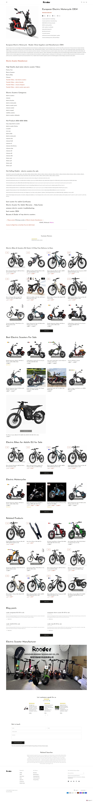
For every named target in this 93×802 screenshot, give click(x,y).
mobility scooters (10, 112)
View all (46, 511)
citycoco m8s (9, 155)
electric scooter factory (12, 126)
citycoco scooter (10, 107)
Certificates (27, 202)
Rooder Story (22, 783)
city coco (8, 131)
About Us (21, 779)
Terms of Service (42, 745)
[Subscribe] (83, 773)
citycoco (8, 98)
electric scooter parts (11, 105)
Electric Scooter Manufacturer (16, 61)
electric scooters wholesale (12, 115)
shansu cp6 (9, 163)
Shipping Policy (36, 776)
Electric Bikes (9, 74)
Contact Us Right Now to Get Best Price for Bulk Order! (20, 225)
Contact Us (22, 781)
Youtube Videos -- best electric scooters (16, 79)
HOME (41, 222)
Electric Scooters (10, 72)
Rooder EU (10, 790)
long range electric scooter (13, 123)
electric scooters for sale (29, 171)
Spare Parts (22, 776)
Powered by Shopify (9, 791)
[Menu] (6, 2)
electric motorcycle (11, 136)
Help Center (38, 205)
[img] (46, 699)
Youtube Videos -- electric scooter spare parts (17, 87)
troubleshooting (28, 208)
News (21, 777)
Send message (18, 742)
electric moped (10, 110)
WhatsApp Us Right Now (47, 12)
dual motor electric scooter (25, 67)
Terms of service (36, 777)
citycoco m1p (9, 138)
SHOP (21, 774)
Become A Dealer (12, 214)
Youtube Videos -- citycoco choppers (15, 84)
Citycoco (8, 77)
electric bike (9, 133)
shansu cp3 (9, 160)
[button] (81, 2)
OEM (17, 211)
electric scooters (10, 95)
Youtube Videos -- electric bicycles (14, 82)
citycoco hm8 (9, 141)
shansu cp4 (9, 158)
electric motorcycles (11, 103)
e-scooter (8, 128)
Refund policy (36, 774)
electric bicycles (10, 100)
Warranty (35, 772)
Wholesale (46, 222)
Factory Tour (9, 69)
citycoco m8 (9, 153)
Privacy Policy (34, 745)
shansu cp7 (9, 165)
